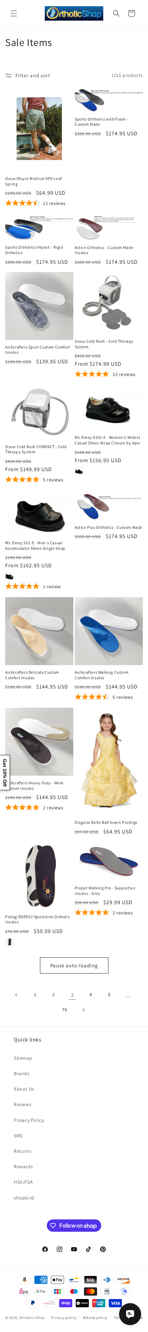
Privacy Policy (29, 1120)
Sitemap (23, 1058)
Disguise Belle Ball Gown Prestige (106, 822)
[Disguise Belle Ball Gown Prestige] (109, 761)
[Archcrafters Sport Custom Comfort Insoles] (39, 306)
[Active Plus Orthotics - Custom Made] (109, 505)
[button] (13, 13)
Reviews (22, 1104)
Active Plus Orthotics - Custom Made (108, 527)
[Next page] (83, 1009)
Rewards (23, 1166)
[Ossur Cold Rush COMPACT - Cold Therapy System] (39, 412)
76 (64, 1009)
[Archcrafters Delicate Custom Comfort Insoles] (39, 631)
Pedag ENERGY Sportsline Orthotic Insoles (37, 919)
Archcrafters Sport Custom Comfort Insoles (37, 349)
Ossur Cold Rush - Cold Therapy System (104, 344)
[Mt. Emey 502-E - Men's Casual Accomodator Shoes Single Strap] (39, 513)
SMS (18, 1135)
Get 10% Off (5, 772)
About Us (24, 1089)
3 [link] (72, 995)
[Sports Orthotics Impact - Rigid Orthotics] (39, 227)
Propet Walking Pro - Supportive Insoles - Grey (105, 890)
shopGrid (24, 1198)
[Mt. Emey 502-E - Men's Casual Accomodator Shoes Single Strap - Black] (9, 576)
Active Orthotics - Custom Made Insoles (104, 250)
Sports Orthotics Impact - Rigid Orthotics (34, 249)
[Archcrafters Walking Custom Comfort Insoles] (109, 631)
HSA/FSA (23, 1182)
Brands (22, 1073)
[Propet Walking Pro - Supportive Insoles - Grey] (109, 861)
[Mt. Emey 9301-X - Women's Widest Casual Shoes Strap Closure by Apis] (109, 407)
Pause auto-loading (74, 965)
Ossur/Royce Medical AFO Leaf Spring (33, 181)
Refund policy (95, 1317)
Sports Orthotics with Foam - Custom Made (101, 121)
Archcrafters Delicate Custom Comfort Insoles (32, 675)
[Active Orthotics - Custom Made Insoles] (109, 227)
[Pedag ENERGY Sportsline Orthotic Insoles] (39, 876)
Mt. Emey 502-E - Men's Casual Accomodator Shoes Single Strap (35, 545)
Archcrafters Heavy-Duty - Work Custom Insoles (34, 785)
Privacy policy (63, 1317)
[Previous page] (16, 994)
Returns (22, 1151)
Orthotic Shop (32, 1317)
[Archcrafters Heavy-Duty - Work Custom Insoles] (39, 742)
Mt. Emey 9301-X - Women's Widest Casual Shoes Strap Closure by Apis (107, 440)
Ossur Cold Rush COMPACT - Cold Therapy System (36, 449)
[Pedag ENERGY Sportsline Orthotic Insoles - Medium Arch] (9, 942)
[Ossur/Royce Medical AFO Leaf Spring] (39, 128)
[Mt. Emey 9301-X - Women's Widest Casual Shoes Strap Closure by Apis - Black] (79, 471)
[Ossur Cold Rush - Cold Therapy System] (109, 303)
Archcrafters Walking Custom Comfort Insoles (101, 675)
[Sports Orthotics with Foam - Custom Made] (109, 99)
